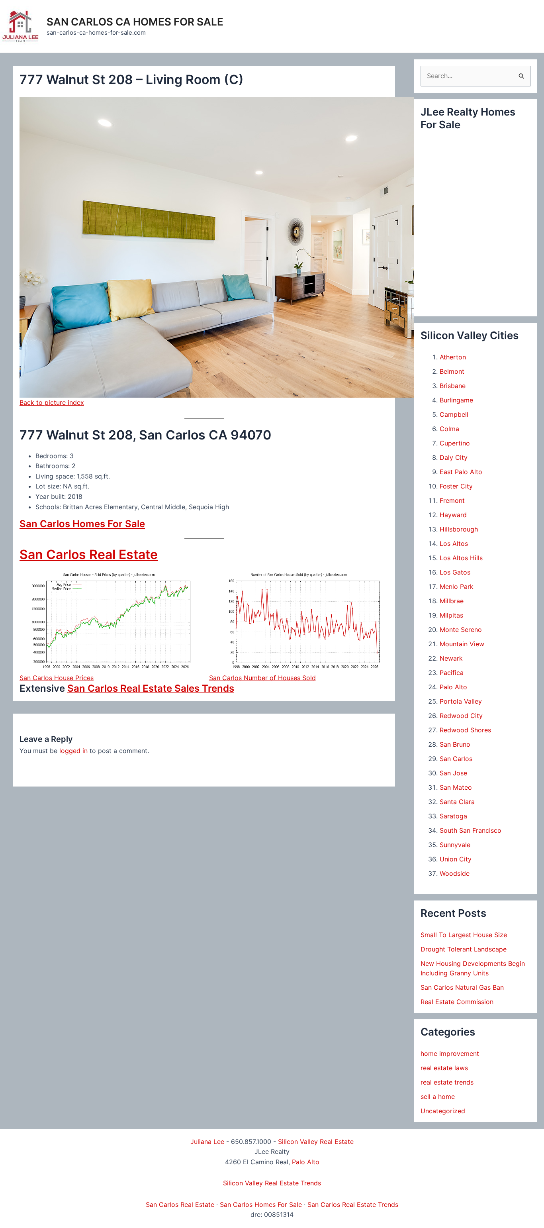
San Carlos (456, 759)
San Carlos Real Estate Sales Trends (150, 688)
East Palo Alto (461, 472)
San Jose (453, 773)
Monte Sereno (461, 630)
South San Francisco (470, 830)
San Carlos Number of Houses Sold (262, 678)
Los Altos (454, 543)
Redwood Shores (465, 730)
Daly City (454, 457)
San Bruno (455, 744)
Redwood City (461, 716)
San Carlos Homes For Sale (82, 524)
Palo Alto (453, 687)
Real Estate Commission (457, 1002)
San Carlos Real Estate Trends (352, 1204)
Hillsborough (459, 529)
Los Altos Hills (461, 558)
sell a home (438, 1096)
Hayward (453, 515)
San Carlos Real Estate (89, 554)
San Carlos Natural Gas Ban (462, 987)
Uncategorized (443, 1111)
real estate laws (444, 1068)
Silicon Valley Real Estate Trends (272, 1183)
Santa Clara (457, 802)
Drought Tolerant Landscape (464, 949)
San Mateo (456, 787)
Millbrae (452, 601)
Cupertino (455, 443)
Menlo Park (457, 586)
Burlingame (456, 400)
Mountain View (462, 644)
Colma (449, 429)
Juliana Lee (207, 1142)
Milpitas (451, 615)
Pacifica (452, 673)
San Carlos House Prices (57, 678)
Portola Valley (461, 701)
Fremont (452, 500)
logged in (73, 751)
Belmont (452, 371)
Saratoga (453, 816)
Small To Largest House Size (464, 935)
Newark (451, 658)
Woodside (455, 873)
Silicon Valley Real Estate (316, 1142)
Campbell (454, 414)
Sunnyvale (455, 845)
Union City (456, 859)
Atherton (453, 357)
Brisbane (453, 386)
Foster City (456, 486)
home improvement (450, 1053)
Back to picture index (52, 402)
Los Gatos (455, 572)
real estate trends (447, 1082)
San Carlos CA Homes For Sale (135, 22)
